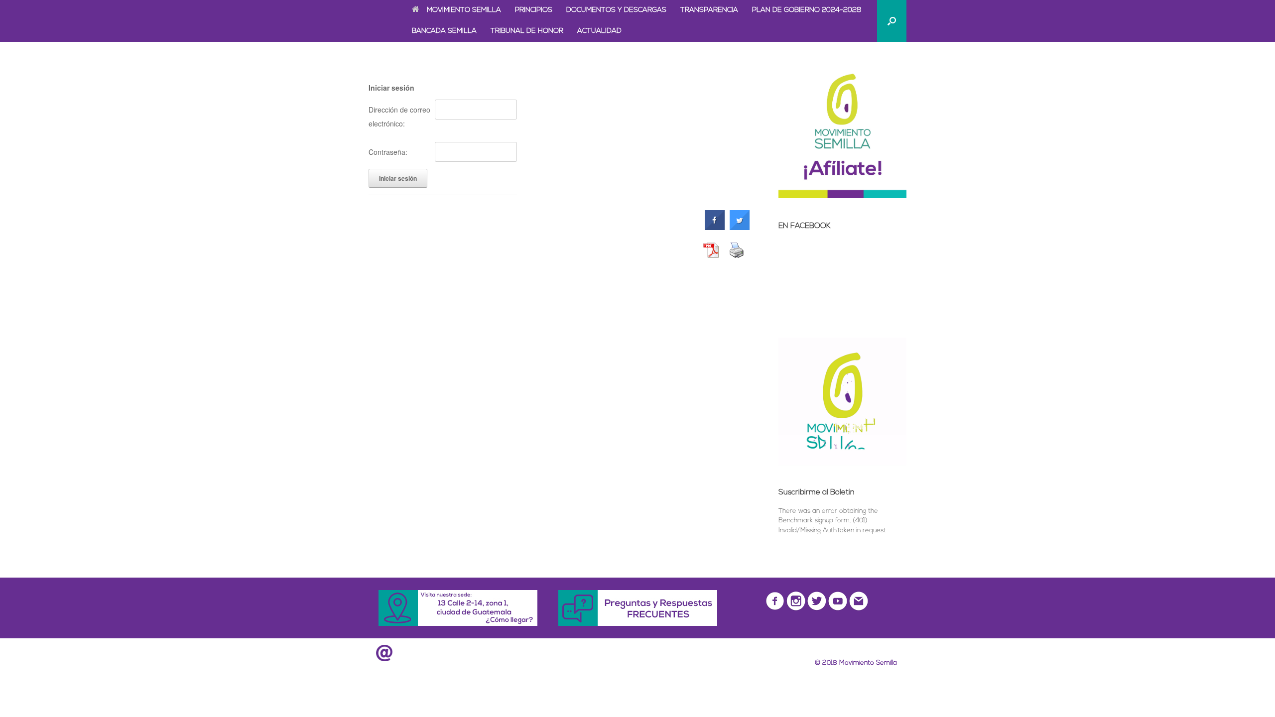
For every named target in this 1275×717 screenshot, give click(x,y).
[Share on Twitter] (740, 228)
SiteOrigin (653, 685)
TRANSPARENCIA (709, 10)
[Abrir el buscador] (891, 21)
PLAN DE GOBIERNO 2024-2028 (807, 10)
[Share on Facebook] (715, 228)
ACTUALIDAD (599, 31)
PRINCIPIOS (533, 10)
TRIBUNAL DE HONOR (527, 31)
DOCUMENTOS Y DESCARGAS (616, 10)
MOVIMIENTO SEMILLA (464, 10)
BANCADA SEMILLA (444, 31)
